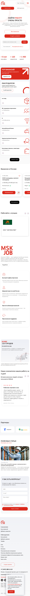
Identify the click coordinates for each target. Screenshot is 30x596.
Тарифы (3, 541)
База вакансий (6, 46)
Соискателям (8, 8)
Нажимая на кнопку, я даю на (14, 505)
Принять (11, 591)
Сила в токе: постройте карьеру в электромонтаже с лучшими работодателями (13, 465)
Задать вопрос (4, 577)
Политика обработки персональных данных (11, 553)
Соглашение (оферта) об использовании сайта (12, 555)
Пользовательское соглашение (8, 551)
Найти (24, 42)
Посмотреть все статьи (6, 443)
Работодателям (20, 8)
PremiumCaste (5, 185)
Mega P (26, 185)
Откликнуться (9, 192)
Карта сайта (3, 559)
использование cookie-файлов (14, 584)
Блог (2, 544)
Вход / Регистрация (20, 3)
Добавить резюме (5, 539)
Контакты (3, 548)
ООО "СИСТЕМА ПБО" (9, 230)
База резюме (4, 537)
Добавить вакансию (5, 531)
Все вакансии (15, 31)
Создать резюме (15, 36)
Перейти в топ (6, 76)
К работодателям (7, 90)
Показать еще (14, 159)
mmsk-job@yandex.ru (6, 574)
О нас (2, 546)
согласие (17, 504)
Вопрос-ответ (4, 557)
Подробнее (5, 264)
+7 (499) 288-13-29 (6, 569)
